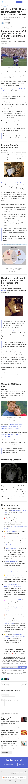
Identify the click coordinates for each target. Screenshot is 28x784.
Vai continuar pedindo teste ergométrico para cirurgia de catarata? (8, 744)
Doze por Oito (8, 22)
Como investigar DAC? (8, 730)
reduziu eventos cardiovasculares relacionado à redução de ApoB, (15, 637)
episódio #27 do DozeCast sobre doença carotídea (15, 571)
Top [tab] (3, 713)
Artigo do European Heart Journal (15, 537)
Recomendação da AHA (12, 548)
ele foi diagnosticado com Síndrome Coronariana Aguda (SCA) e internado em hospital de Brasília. (12, 427)
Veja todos (5, 752)
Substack (7, 781)
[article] (14, 722)
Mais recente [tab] (8, 713)
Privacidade (16, 772)
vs (13, 586)
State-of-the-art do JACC (12, 562)
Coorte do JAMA (10, 531)
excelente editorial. (9, 545)
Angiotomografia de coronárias (7, 718)
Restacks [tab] (12, 695)
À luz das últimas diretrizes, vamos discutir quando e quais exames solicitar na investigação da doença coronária (10, 733)
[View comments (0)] (7, 27)
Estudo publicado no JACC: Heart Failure (12, 183)
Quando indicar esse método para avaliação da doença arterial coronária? (10, 722)
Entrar (25, 2)
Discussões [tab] (15, 713)
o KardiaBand (18, 586)
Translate (4, 6)
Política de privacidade (20, 673)
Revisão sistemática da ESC (13, 600)
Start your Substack (9, 777)
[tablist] (8, 695)
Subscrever (19, 2)
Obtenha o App (21, 777)
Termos (21, 772)
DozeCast (3, 290)
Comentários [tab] (5, 695)
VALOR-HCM (17, 331)
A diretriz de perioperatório (9, 741)
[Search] (25, 713)
